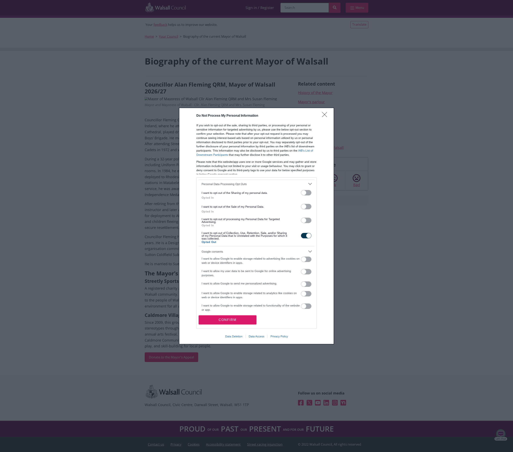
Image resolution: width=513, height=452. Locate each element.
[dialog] (256, 226)
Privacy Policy (279, 336)
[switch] (306, 192)
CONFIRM (227, 320)
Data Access (256, 336)
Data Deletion (233, 336)
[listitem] (256, 184)
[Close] (326, 116)
